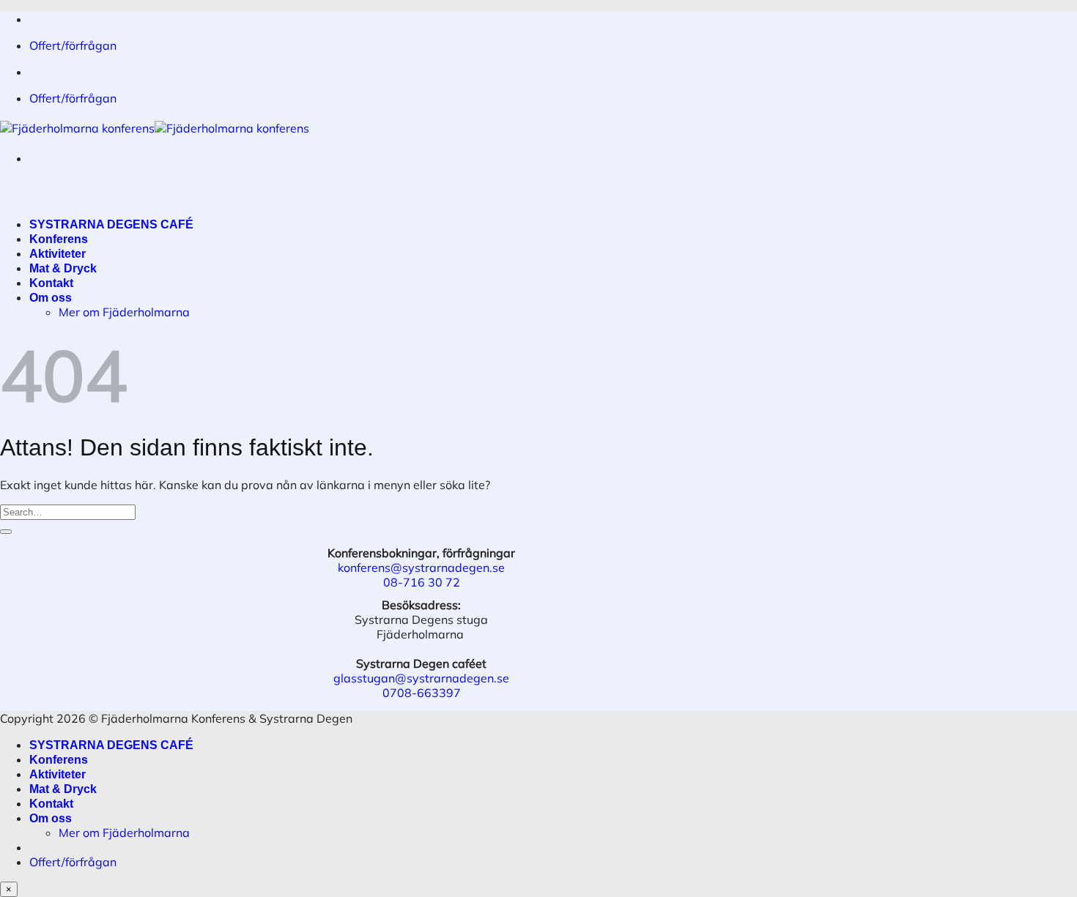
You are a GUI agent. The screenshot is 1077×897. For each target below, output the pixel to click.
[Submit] (6, 531)
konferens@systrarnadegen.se (421, 567)
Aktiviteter (57, 253)
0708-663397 (421, 692)
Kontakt (51, 283)
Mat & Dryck (63, 268)
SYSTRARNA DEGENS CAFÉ (111, 224)
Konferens (58, 239)
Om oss (50, 297)
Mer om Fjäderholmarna (124, 312)
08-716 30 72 (421, 582)
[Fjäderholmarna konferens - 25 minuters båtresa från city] (154, 128)
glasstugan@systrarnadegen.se (421, 678)
